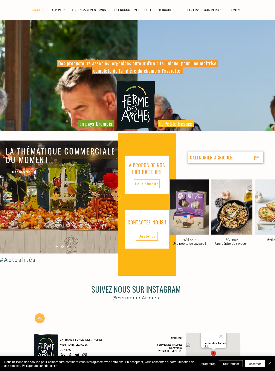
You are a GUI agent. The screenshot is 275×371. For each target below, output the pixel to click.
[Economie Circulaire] (68, 246)
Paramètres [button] (207, 364)
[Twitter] (77, 355)
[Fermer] (269, 364)
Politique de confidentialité (39, 365)
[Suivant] (119, 197)
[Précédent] (5, 197)
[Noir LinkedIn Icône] (63, 355)
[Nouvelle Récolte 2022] (57, 246)
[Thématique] (62, 247)
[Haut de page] (40, 318)
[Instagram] (85, 355)
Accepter (255, 364)
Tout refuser (231, 364)
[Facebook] (70, 355)
